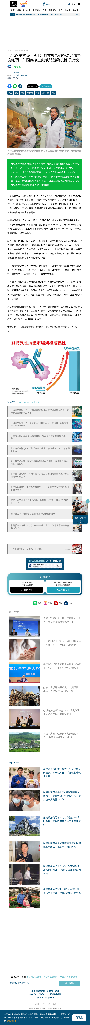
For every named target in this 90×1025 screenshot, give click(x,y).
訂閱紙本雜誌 (14, 4)
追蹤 (50, 603)
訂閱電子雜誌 (53, 991)
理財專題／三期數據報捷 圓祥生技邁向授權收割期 (34, 514)
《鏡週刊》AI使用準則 (45, 997)
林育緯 (16, 75)
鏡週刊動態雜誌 (50, 977)
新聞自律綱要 (55, 994)
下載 (71, 603)
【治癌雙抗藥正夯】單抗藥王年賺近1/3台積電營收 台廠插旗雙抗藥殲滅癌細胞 (40, 424)
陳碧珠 (16, 72)
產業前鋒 (30, 93)
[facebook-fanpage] (44, 1004)
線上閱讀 (69, 983)
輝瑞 (22, 93)
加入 (40, 603)
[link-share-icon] (20, 86)
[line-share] (15, 86)
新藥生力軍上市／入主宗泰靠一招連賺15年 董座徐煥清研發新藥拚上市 (39, 501)
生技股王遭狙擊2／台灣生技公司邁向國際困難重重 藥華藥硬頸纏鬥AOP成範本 (40, 475)
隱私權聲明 (11, 1021)
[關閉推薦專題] (88, 501)
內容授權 (33, 994)
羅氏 (53, 93)
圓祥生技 (45, 93)
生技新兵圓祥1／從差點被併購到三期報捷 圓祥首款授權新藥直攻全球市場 (40, 488)
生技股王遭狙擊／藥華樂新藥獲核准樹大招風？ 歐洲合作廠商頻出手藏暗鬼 (39, 462)
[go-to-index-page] (46, 4)
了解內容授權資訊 (68, 977)
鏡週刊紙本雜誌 (33, 977)
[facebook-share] (10, 86)
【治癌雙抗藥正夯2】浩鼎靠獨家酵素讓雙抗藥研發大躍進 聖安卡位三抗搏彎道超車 (40, 411)
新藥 (37, 93)
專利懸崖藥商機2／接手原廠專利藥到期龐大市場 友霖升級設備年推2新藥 (40, 526)
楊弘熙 (24, 75)
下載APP (43, 994)
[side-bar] (79, 4)
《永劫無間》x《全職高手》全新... (27, 549)
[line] (37, 1004)
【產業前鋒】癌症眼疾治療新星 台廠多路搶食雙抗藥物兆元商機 (40, 437)
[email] (54, 1004)
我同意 (79, 1017)
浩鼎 (10, 93)
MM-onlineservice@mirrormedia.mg (48, 1008)
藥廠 (16, 93)
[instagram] (49, 1004)
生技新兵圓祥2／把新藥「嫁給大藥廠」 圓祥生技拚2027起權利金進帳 (40, 449)
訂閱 (60, 603)
